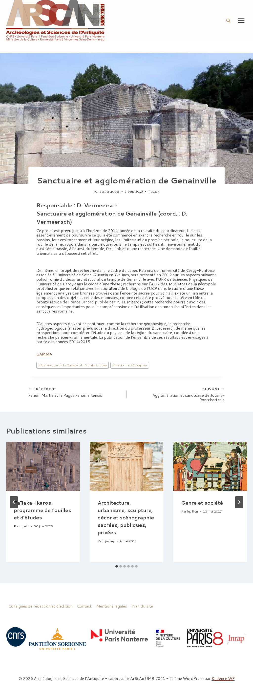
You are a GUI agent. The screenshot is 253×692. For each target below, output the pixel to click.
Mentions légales (111, 606)
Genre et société (202, 502)
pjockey (109, 541)
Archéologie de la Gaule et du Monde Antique (73, 365)
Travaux (153, 191)
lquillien (192, 511)
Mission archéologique (129, 365)
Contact (84, 606)
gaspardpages (110, 191)
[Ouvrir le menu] (241, 20)
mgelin (24, 526)
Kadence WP (223, 678)
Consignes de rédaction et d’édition (40, 606)
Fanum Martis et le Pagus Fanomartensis (65, 392)
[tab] (116, 566)
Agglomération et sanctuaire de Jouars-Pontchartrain (188, 394)
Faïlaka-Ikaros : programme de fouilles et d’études (42, 510)
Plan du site (142, 606)
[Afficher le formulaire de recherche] (228, 20)
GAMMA (44, 354)
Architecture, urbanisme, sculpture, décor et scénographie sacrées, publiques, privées (126, 517)
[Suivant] (239, 502)
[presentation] (43, 466)
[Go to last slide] (14, 502)
